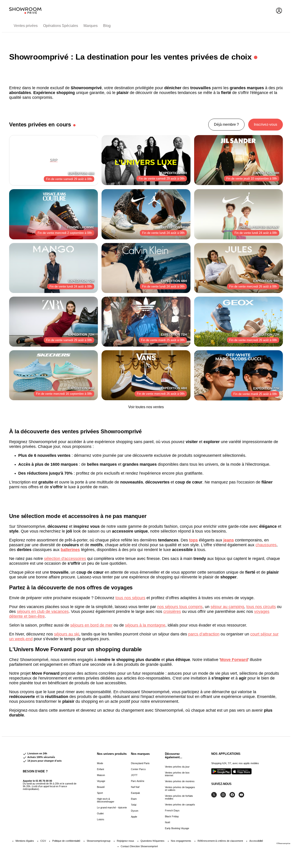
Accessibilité (256, 840)
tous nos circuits (261, 606)
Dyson (134, 810)
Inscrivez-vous (265, 124)
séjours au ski (66, 634)
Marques (90, 26)
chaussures (266, 545)
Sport (100, 793)
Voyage (101, 781)
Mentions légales (25, 840)
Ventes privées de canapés (180, 804)
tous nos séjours (130, 598)
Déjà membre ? (226, 124)
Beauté (101, 787)
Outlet (100, 813)
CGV (43, 840)
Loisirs (100, 819)
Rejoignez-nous (125, 840)
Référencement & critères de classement (220, 840)
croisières (172, 611)
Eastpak (135, 793)
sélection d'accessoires (65, 558)
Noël (167, 822)
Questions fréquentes (152, 840)
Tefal (133, 804)
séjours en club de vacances (43, 611)
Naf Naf (135, 787)
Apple (134, 816)
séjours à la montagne (145, 625)
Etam (134, 798)
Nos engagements (181, 840)
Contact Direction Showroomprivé (139, 846)
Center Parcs (138, 769)
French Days (172, 810)
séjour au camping (227, 606)
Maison (101, 775)
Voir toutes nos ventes (146, 407)
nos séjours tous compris (180, 606)
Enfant (100, 769)
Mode (100, 763)
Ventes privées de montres (180, 781)
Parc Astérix (137, 781)
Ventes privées (26, 26)
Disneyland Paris (140, 763)
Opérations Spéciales (60, 26)
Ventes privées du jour (177, 766)
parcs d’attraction (203, 634)
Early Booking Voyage (177, 828)
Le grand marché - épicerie (112, 807)
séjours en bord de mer (91, 625)
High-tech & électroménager (105, 800)
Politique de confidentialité (66, 840)
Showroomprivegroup (98, 840)
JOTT (134, 775)
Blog (107, 26)
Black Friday (172, 816)
